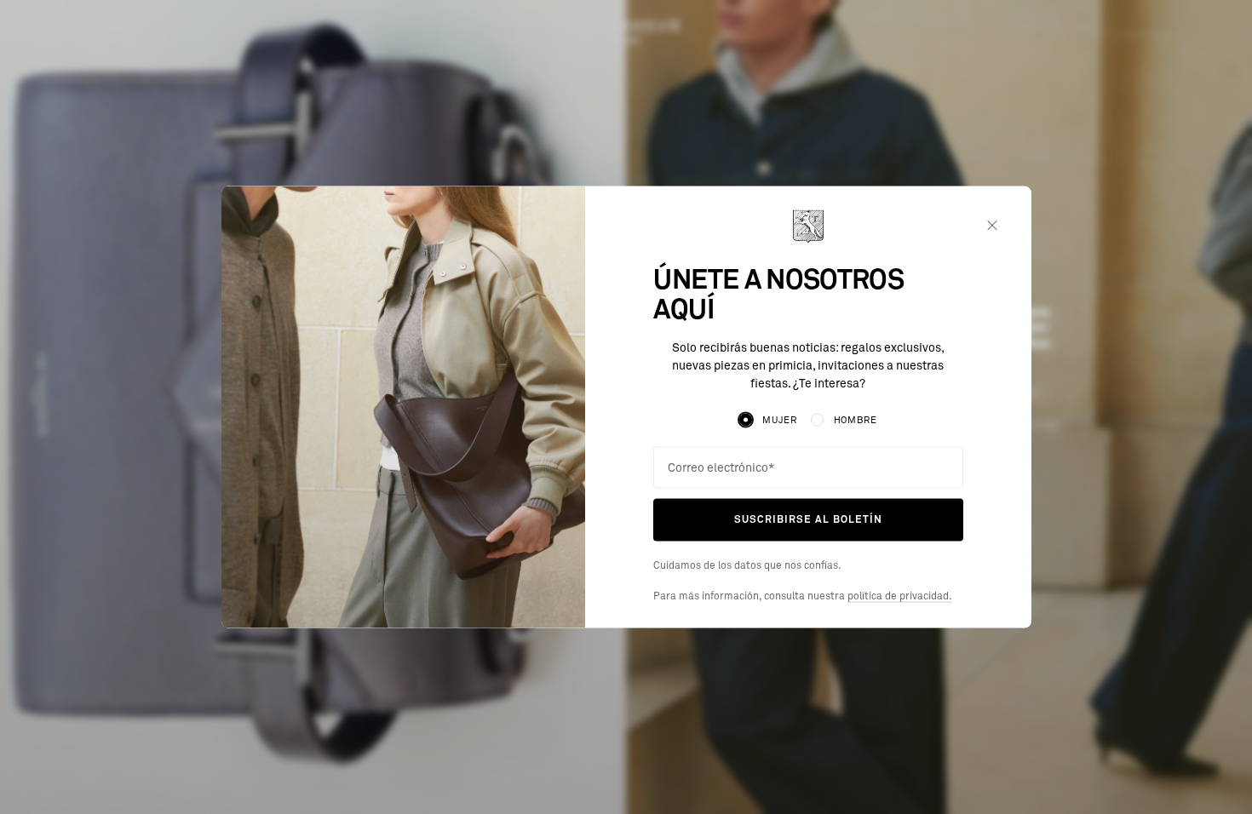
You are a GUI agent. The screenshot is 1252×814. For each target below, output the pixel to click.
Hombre (855, 420)
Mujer (779, 420)
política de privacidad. (899, 596)
